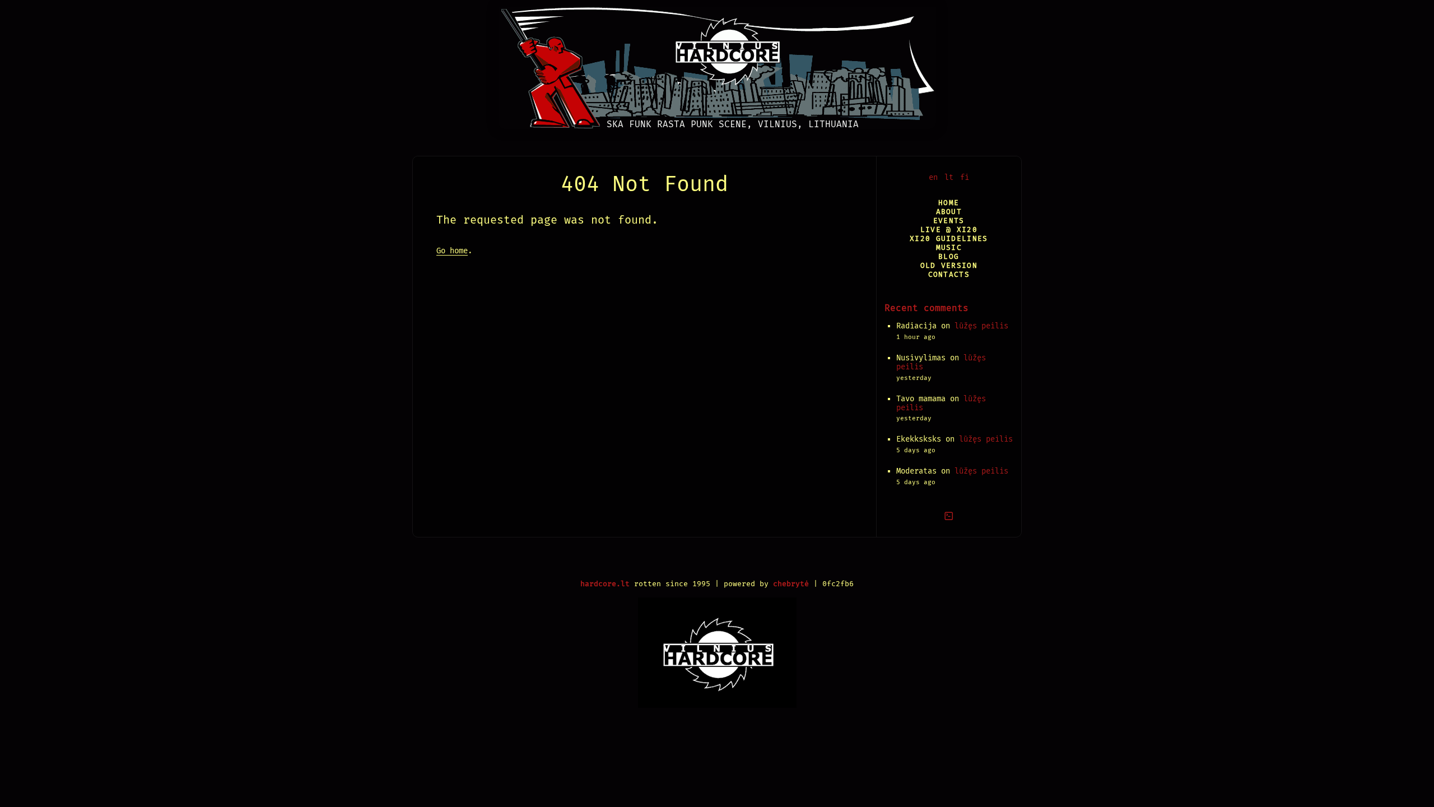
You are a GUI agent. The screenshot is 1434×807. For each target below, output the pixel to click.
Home (948, 202)
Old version (948, 265)
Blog (948, 256)
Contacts (949, 274)
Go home (452, 251)
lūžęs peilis (981, 326)
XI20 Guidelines (949, 238)
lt (948, 177)
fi (964, 177)
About (949, 211)
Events (949, 220)
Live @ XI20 (948, 229)
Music (949, 247)
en (933, 177)
